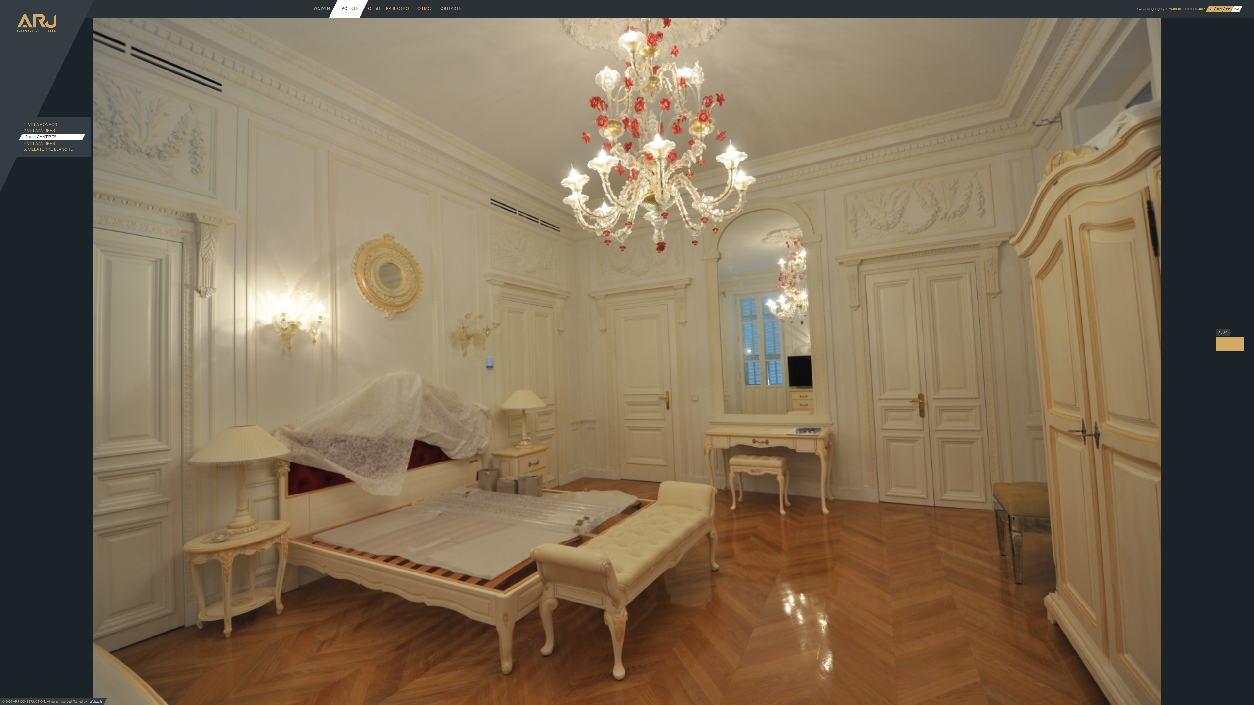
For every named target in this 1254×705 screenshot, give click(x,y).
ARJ (36, 23)
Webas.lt (96, 701)
